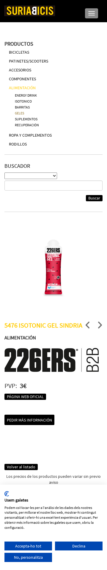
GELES (19, 113)
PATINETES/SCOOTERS (28, 61)
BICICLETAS (19, 52)
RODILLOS (18, 144)
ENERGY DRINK (26, 95)
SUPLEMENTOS (26, 119)
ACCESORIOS (20, 70)
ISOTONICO (23, 101)
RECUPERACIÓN (27, 125)
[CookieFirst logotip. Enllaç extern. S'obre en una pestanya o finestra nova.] (6, 493)
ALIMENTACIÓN (22, 87)
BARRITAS (22, 107)
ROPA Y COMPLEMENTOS (30, 135)
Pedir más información (29, 420)
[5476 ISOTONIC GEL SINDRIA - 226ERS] (53, 268)
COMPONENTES (22, 79)
